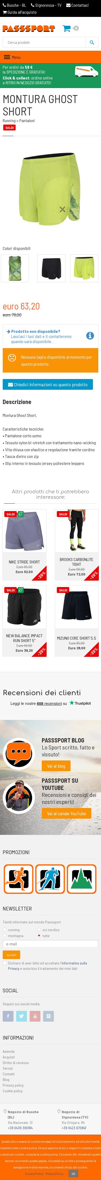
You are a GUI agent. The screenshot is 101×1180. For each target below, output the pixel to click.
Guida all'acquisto (22, 11)
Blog (6, 1079)
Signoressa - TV (48, 5)
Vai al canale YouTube (66, 813)
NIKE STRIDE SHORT (24, 561)
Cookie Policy (34, 1173)
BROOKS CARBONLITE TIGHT (76, 562)
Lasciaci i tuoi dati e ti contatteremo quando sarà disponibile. (41, 336)
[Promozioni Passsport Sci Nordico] (50, 879)
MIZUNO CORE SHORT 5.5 (76, 637)
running (14, 929)
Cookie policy (13, 1090)
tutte (46, 935)
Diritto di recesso (16, 1062)
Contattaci (80, 5)
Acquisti (9, 1057)
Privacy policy (13, 1085)
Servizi (8, 1068)
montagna (15, 935)
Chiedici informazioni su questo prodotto (50, 384)
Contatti (9, 1074)
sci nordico (51, 929)
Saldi (10, 514)
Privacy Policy (54, 1173)
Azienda (9, 1051)
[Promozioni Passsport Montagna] (81, 879)
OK (73, 1173)
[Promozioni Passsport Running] (18, 879)
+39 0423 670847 (74, 1128)
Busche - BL (16, 5)
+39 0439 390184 (20, 1128)
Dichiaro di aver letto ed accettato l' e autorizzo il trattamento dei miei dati (47, 966)
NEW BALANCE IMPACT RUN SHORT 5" (24, 638)
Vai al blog (56, 766)
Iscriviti (11, 955)
